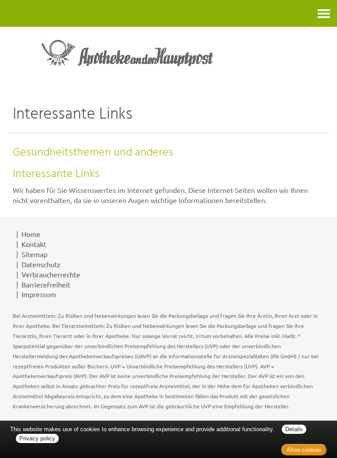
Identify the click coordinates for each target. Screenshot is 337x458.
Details (294, 429)
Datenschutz (41, 264)
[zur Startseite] (168, 60)
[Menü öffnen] (324, 13)
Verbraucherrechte (51, 274)
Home (31, 233)
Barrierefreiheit (46, 284)
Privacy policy (37, 438)
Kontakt (34, 244)
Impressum (39, 294)
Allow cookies (304, 450)
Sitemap (34, 254)
